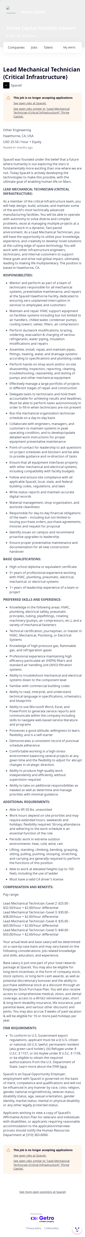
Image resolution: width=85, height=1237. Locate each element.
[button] (77, 1229)
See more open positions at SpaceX (42, 1192)
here (63, 1066)
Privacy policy (33, 1228)
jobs (34, 47)
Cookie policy (51, 1228)
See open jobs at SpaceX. (29, 103)
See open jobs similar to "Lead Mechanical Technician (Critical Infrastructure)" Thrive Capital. (41, 112)
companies (16, 47)
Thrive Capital (33, 11)
